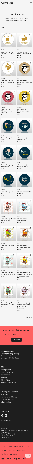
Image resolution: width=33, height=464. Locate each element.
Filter (3, 27)
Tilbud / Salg (5, 380)
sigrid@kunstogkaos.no (12, 434)
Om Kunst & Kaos (7, 372)
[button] (27, 3)
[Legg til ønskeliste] (14, 34)
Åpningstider (6, 370)
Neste (28, 317)
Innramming (5, 375)
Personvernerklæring (9, 397)
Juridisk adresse (7, 400)
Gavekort (4, 377)
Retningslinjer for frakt (9, 392)
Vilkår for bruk (6, 402)
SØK (2, 367)
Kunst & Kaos (10, 429)
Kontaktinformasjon (8, 383)
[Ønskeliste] (24, 3)
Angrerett (4, 394)
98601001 (6, 432)
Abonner (16, 340)
